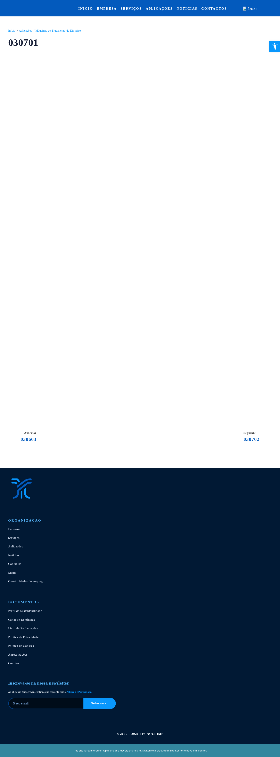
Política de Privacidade (102, 352)
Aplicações (159, 8)
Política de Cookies (21, 645)
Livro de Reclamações (23, 628)
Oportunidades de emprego (26, 581)
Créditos (13, 663)
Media (12, 572)
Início (85, 8)
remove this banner (194, 750)
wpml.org (108, 750)
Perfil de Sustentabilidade (25, 610)
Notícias (187, 8)
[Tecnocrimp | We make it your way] (16, 8)
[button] (274, 46)
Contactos (214, 8)
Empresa (107, 8)
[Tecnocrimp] (28, 488)
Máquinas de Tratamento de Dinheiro (58, 30)
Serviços (131, 8)
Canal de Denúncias (21, 619)
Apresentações (18, 654)
